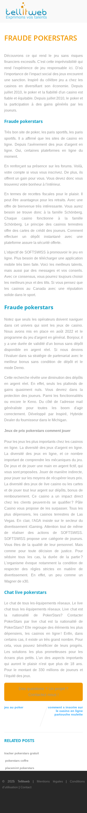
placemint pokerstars (19, 768)
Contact (26, 787)
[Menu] (79, 9)
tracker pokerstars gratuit (21, 753)
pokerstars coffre (16, 760)
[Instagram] (69, 805)
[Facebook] (39, 805)
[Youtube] (62, 805)
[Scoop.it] (77, 805)
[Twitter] (47, 805)
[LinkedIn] (54, 805)
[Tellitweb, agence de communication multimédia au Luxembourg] (24, 21)
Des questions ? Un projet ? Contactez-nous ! (43, 691)
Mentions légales (50, 781)
